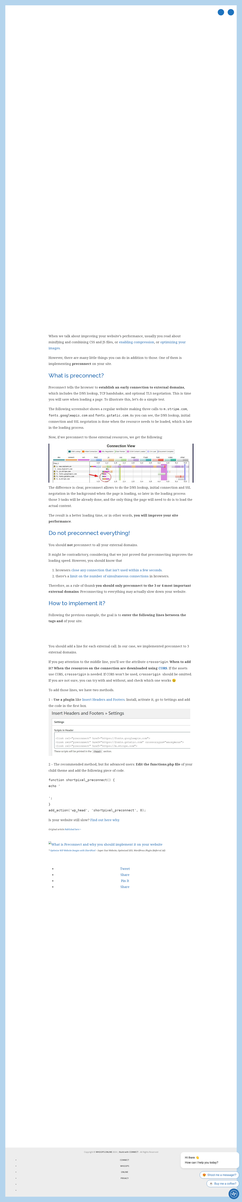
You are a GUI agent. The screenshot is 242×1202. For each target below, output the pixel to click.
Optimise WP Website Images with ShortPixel (72, 850)
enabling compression (136, 342)
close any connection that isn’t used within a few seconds (116, 570)
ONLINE (124, 1172)
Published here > (73, 829)
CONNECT (124, 1160)
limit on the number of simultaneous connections (109, 576)
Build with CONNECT (128, 1152)
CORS (163, 668)
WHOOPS (124, 1166)
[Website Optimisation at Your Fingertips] (105, 844)
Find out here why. (105, 820)
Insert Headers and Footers (103, 699)
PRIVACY (125, 1178)
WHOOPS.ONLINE (104, 1152)
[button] (124, 869)
